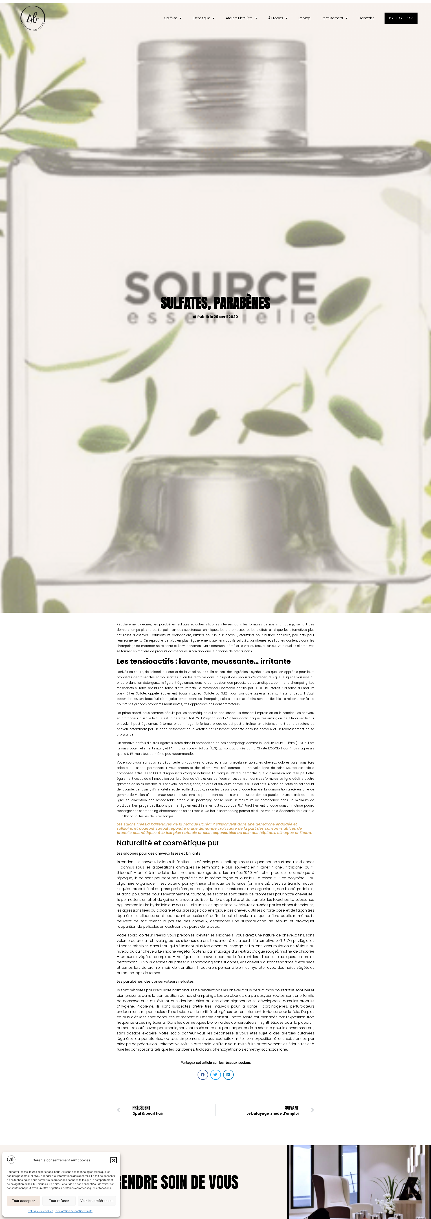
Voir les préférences (96, 1201)
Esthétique (201, 18)
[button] (113, 1160)
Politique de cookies (40, 1211)
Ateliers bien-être (239, 18)
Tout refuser (59, 1201)
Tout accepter (23, 1201)
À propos (275, 18)
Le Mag (304, 18)
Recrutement (332, 18)
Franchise (366, 18)
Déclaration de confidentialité (73, 1211)
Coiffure (170, 18)
